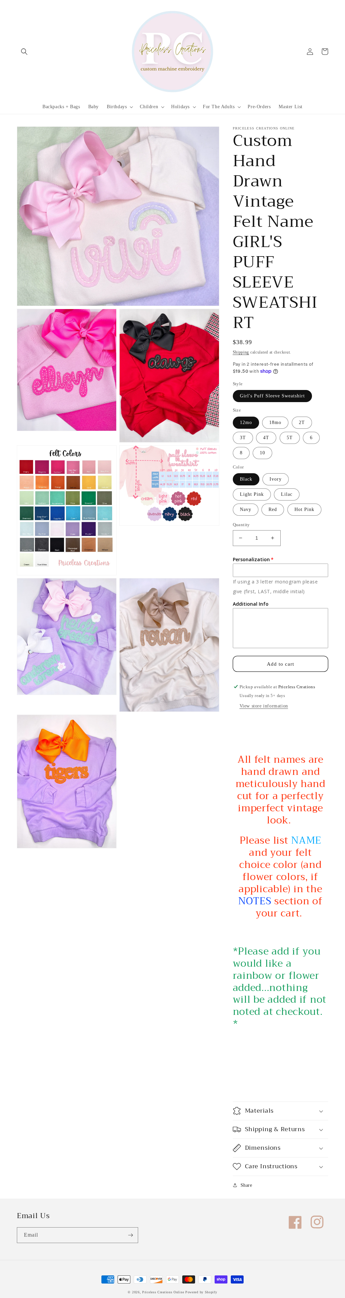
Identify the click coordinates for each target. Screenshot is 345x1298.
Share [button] (246, 1185)
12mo (246, 422)
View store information (264, 705)
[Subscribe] (130, 1235)
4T (266, 437)
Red (273, 509)
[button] (24, 51)
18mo (275, 422)
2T (302, 422)
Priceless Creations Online (163, 1292)
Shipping (241, 352)
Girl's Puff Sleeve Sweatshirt (272, 395)
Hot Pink (304, 509)
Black (246, 479)
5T (290, 437)
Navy (245, 509)
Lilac (286, 494)
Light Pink (252, 494)
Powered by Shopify (201, 1292)
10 (262, 452)
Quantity (241, 524)
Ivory (276, 479)
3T (243, 437)
